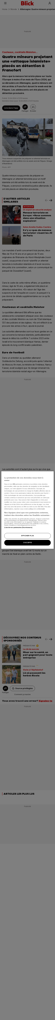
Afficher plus (27, 535)
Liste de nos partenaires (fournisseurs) (18, 527)
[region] (27, 510)
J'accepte (27, 542)
